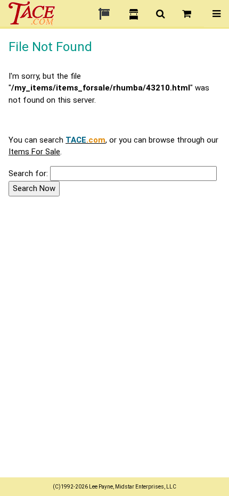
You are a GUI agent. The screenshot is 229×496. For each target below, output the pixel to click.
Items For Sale (34, 151)
